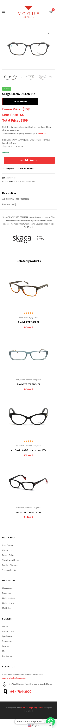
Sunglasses (7, 641)
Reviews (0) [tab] (9, 204)
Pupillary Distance (10, 565)
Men (33, 181)
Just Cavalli (20, 445)
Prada (26, 317)
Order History (8, 603)
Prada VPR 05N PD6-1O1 (28, 384)
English (36, 725)
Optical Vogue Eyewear (32, 707)
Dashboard (7, 593)
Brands (5, 626)
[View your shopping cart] (51, 11)
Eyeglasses (25, 181)
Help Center (7, 545)
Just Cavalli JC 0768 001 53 (28, 512)
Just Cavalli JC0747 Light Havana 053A (28, 450)
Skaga (16, 181)
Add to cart (31, 160)
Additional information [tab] (15, 198)
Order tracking (8, 598)
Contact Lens (8, 631)
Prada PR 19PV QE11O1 (28, 322)
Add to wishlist (26, 168)
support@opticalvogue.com (14, 678)
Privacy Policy (8, 555)
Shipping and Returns (11, 560)
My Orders (6, 608)
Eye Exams (7, 656)
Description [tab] (9, 193)
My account (7, 588)
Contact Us (7, 550)
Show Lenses (20, 101)
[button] (48, 34)
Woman (29, 379)
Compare (9, 168)
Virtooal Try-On (9, 570)
